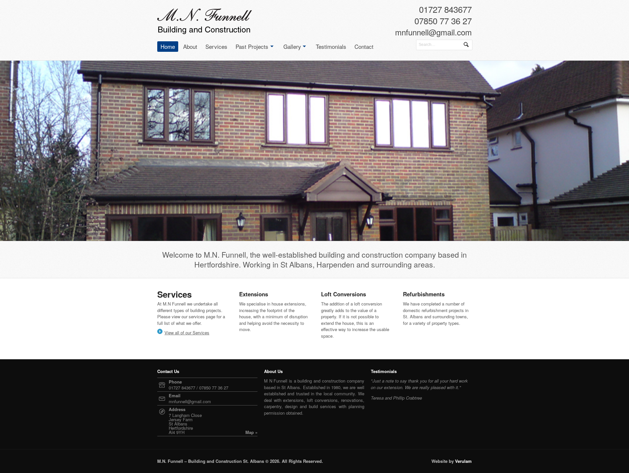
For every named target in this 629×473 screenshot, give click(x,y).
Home (168, 46)
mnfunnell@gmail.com (433, 33)
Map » (251, 432)
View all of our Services (186, 332)
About (190, 46)
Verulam (463, 461)
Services (216, 46)
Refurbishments (424, 294)
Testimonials (331, 46)
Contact (363, 46)
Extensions (253, 294)
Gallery (292, 46)
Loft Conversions (343, 294)
